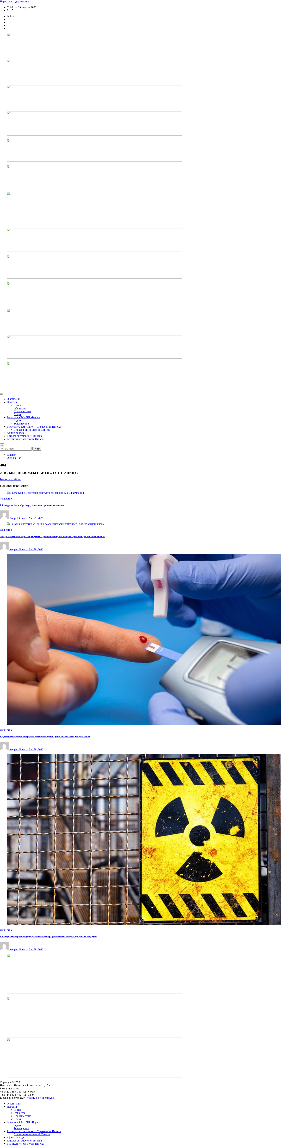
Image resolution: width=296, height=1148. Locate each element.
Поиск (37, 448)
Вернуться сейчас (10, 479)
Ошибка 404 (14, 457)
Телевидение (21, 423)
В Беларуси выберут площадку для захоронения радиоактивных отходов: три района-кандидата (48, 936)
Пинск (17, 405)
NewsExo (32, 1097)
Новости (12, 402)
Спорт (17, 414)
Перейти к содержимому (14, 1)
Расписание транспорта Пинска (25, 439)
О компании (14, 398)
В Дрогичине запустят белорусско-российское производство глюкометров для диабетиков (45, 736)
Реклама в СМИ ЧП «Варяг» (23, 417)
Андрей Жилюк (18, 518)
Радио (17, 420)
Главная (11, 454)
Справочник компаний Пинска (32, 429)
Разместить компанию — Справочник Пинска (34, 426)
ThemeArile (47, 1097)
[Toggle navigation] (1, 394)
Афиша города (15, 432)
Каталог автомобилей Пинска (24, 435)
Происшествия (22, 411)
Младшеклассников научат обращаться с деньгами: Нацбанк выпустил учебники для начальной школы (52, 536)
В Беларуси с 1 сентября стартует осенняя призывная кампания (32, 505)
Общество (20, 408)
